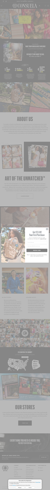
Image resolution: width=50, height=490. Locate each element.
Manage (19, 487)
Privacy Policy (37, 482)
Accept (30, 487)
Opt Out (14, 485)
